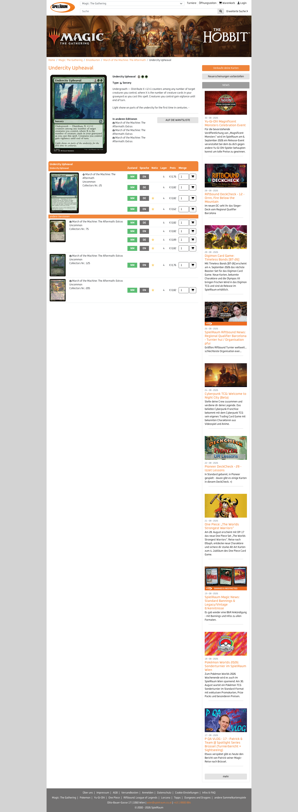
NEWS (225, 85)
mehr (226, 776)
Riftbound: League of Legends (140, 797)
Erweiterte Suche (236, 11)
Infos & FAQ (208, 792)
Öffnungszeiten (207, 3)
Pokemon (85, 797)
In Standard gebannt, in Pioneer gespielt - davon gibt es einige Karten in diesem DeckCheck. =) (226, 478)
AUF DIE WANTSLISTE (178, 120)
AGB (115, 792)
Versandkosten (129, 792)
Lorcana (165, 797)
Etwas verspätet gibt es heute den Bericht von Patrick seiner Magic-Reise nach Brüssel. (224, 758)
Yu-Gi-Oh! (99, 797)
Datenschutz (164, 792)
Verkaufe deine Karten (226, 68)
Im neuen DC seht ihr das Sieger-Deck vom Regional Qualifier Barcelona (223, 210)
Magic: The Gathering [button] (94, 3)
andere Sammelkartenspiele (230, 797)
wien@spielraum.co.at (159, 802)
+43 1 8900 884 (182, 802)
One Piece (114, 797)
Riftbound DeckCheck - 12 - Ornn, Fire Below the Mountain (224, 198)
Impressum (103, 792)
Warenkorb (228, 3)
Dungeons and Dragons (197, 797)
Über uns (88, 792)
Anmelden (147, 792)
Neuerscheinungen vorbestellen (226, 76)
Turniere (191, 3)
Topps (177, 797)
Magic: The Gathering (71, 60)
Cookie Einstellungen (187, 792)
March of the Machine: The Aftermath (124, 60)
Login (243, 3)
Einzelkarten (93, 60)
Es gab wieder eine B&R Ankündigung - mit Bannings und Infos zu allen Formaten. (226, 616)
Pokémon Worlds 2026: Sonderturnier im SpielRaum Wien (225, 666)
